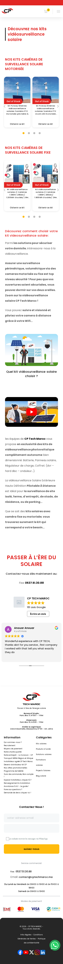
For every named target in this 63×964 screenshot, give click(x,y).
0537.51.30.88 (34, 583)
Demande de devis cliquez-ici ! (17, 792)
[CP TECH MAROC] (7, 10)
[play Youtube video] (31, 412)
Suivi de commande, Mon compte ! (18, 775)
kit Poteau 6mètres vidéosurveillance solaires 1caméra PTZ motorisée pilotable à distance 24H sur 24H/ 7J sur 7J (17, 109)
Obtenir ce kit (17, 124)
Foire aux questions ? (13, 789)
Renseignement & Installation (17, 783)
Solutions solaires (44, 754)
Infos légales (25, 934)
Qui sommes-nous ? (13, 742)
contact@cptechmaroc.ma (36, 877)
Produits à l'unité (43, 749)
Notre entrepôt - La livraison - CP (18, 755)
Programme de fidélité (13, 771)
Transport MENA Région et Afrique (18, 758)
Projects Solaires (43, 770)
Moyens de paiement (13, 748)
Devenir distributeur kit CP (15, 764)
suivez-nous (31, 849)
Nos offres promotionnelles (15, 768)
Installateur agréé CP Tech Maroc (18, 761)
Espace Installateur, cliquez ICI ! (18, 780)
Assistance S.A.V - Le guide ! (16, 786)
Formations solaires (41, 762)
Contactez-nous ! (31, 807)
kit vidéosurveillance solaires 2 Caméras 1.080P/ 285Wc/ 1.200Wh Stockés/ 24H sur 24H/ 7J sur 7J (17, 193)
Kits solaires (41, 743)
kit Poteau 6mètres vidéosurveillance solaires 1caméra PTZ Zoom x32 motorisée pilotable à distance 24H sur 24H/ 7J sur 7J (45, 109)
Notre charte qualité (13, 752)
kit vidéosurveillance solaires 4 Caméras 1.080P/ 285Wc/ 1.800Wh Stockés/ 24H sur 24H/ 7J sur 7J (45, 193)
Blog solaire (41, 776)
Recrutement (9, 745)
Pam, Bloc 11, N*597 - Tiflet (31, 715)
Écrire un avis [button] (38, 614)
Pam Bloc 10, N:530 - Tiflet (31, 722)
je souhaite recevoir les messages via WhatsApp (29, 839)
